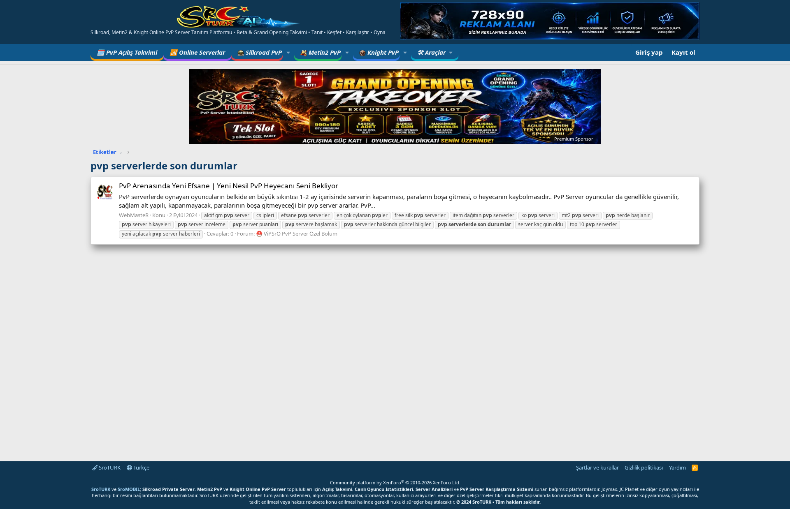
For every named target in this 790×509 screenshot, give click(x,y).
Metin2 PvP (324, 52)
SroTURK (109, 467)
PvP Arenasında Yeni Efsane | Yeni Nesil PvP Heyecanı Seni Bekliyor (228, 185)
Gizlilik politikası (644, 467)
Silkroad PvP (263, 52)
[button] (288, 52)
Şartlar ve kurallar (597, 467)
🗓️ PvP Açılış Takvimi (127, 52)
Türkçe (140, 467)
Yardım (677, 467)
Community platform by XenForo (395, 482)
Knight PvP (382, 52)
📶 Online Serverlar (197, 52)
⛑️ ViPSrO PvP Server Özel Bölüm (296, 233)
